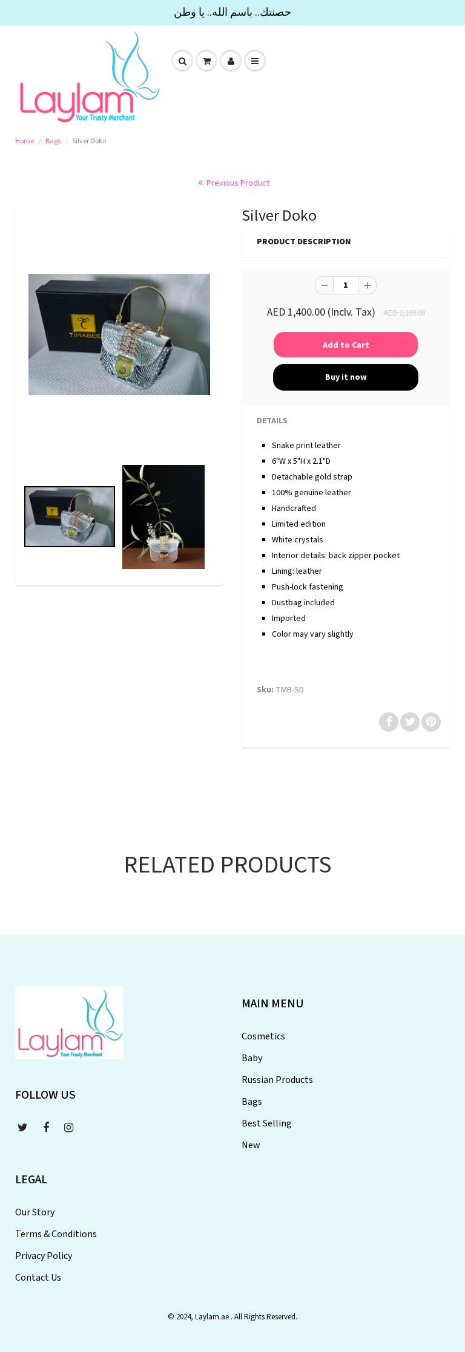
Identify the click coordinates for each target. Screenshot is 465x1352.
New (251, 1145)
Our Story (34, 1212)
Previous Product (237, 183)
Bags (53, 141)
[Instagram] (68, 1128)
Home (24, 141)
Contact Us (38, 1277)
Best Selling (267, 1123)
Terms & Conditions (56, 1234)
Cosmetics (263, 1036)
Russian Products (277, 1080)
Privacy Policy (43, 1256)
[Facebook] (46, 1128)
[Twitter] (23, 1128)
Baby (252, 1058)
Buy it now (346, 377)
